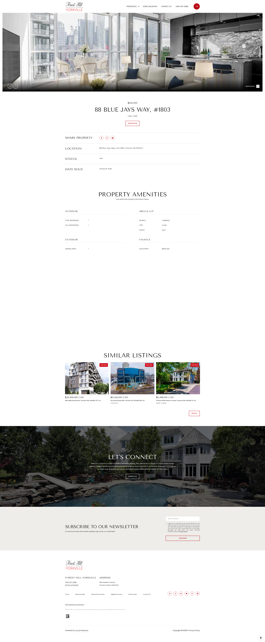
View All (194, 413)
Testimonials (132, 594)
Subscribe (183, 538)
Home (67, 594)
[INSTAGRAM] (175, 593)
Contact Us (147, 594)
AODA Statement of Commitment (74, 604)
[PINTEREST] (198, 593)
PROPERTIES (132, 6)
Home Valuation (150, 6)
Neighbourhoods (116, 594)
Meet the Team (80, 594)
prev (10, 86)
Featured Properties (98, 594)
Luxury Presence (81, 630)
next (15, 86)
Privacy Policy (183, 531)
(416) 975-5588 (182, 6)
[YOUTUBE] (186, 593)
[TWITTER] (192, 593)
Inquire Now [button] (132, 123)
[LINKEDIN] (181, 593)
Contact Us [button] (132, 476)
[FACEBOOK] (170, 593)
